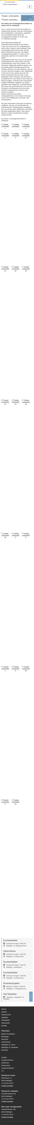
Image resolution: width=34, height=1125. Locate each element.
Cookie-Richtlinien (7, 1068)
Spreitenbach (6, 1042)
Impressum (5, 1063)
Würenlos (4, 1050)
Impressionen (6, 1015)
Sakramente (5, 1023)
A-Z (2, 1071)
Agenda (4, 1012)
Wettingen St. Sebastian (9, 1047)
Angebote (4, 1017)
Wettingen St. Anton (8, 1045)
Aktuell (3, 1009)
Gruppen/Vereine (7, 1060)
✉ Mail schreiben (7, 1086)
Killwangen (5, 1036)
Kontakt (4, 1026)
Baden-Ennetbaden (8, 1034)
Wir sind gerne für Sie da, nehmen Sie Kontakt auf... (27, 18)
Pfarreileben (5, 1020)
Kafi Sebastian (10, 994)
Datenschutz (5, 1065)
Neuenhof (4, 1039)
